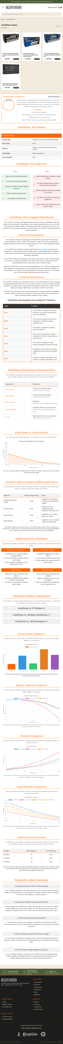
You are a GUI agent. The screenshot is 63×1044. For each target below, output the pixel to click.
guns (24, 562)
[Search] (3, 14)
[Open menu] (3, 7)
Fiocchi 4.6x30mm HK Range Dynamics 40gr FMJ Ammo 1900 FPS (52, 55)
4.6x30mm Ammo (10, 19)
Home (2, 19)
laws (44, 530)
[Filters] (57, 26)
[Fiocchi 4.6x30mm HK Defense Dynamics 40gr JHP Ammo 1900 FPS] (10, 38)
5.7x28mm (43, 249)
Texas (35, 117)
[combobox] (33, 14)
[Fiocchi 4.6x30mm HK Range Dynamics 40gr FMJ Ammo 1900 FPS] (52, 38)
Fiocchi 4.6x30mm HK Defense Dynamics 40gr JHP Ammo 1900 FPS (11, 55)
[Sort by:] (60, 26)
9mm (47, 416)
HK (56, 224)
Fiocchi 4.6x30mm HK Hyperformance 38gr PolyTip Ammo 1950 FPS (30, 55)
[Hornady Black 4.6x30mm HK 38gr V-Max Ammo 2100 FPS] (10, 69)
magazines (16, 188)
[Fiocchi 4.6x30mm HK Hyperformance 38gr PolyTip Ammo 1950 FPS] (31, 42)
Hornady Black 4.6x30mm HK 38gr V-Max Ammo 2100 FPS (10, 84)
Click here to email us (53, 973)
